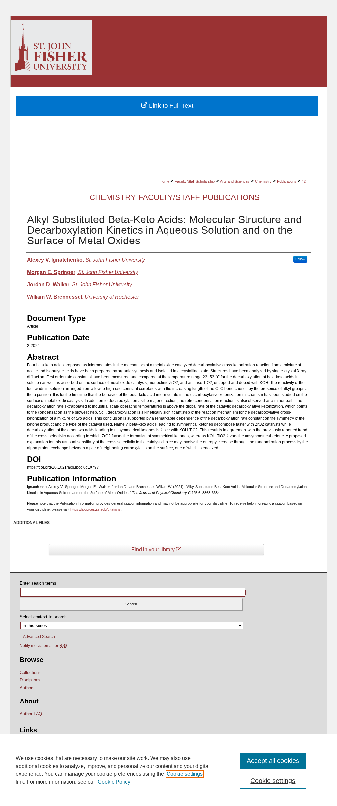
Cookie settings (185, 774)
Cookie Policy (114, 782)
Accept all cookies (273, 760)
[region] (168, 770)
